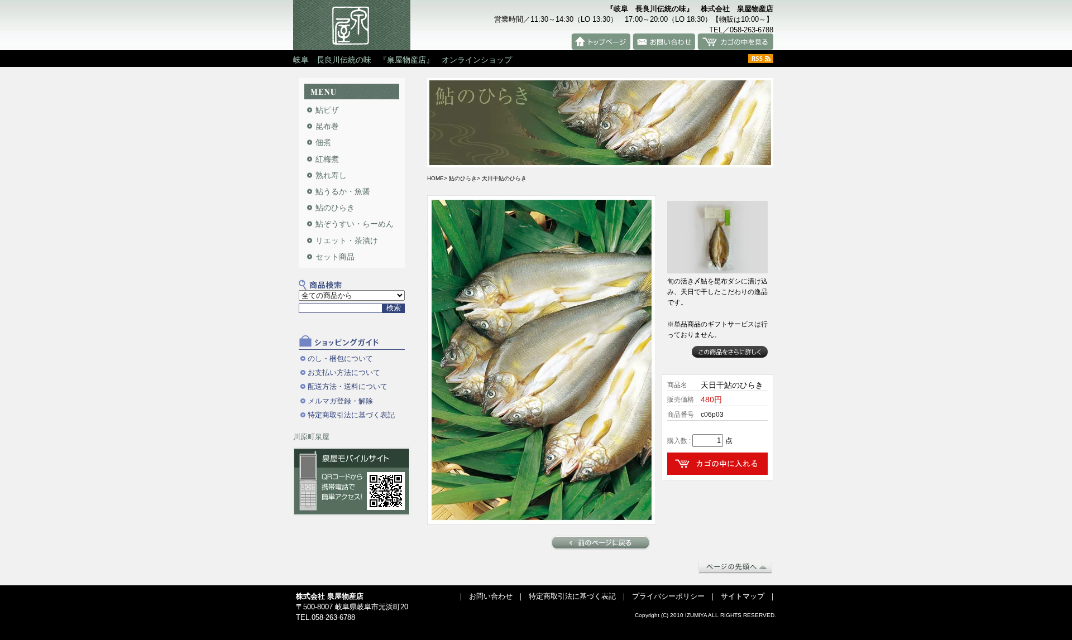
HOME (435, 178)
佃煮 (323, 142)
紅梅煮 (327, 159)
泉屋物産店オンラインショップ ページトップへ (735, 567)
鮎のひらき (335, 207)
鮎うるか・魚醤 (342, 191)
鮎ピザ (327, 109)
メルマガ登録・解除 (340, 401)
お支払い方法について (344, 372)
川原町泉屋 (311, 436)
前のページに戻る (600, 543)
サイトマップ (742, 596)
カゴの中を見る (735, 41)
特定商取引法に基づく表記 (351, 415)
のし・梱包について (340, 358)
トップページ (600, 41)
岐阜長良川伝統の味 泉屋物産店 (351, 25)
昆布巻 (327, 126)
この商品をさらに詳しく (730, 352)
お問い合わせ (664, 41)
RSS (760, 58)
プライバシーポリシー (668, 596)
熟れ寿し (331, 175)
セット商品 (335, 256)
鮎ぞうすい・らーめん (354, 223)
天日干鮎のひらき (504, 178)
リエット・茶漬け (346, 240)
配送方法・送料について (347, 386)
